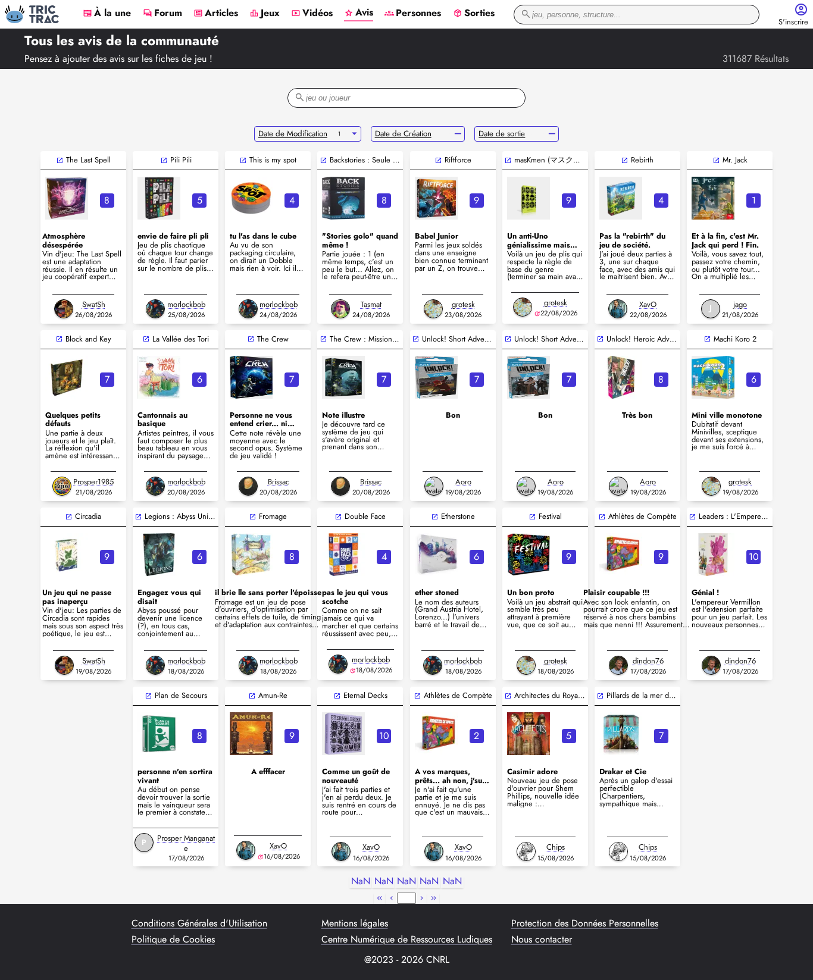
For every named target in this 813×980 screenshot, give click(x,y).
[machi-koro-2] (713, 377)
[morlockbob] (155, 308)
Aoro (463, 481)
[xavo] (617, 308)
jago (740, 304)
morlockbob (186, 304)
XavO (647, 304)
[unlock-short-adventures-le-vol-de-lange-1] (528, 377)
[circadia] (66, 554)
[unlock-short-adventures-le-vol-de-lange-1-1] (436, 377)
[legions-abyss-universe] (158, 554)
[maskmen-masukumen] (528, 198)
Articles (215, 14)
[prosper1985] (61, 486)
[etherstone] (436, 554)
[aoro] (433, 486)
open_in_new (60, 160)
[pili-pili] (158, 198)
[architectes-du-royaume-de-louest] (528, 733)
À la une (107, 14)
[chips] (526, 851)
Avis (358, 13)
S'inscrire (793, 22)
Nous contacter (541, 939)
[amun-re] (251, 733)
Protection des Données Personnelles (584, 923)
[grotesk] (433, 308)
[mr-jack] (713, 198)
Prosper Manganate (186, 843)
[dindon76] (618, 665)
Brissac (278, 481)
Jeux (264, 14)
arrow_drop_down (354, 134)
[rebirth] (620, 198)
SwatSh (93, 304)
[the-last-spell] (66, 198)
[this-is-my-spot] (251, 198)
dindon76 (648, 660)
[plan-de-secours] (158, 733)
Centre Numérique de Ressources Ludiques (406, 939)
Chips (555, 847)
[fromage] (251, 554)
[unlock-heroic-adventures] (620, 377)
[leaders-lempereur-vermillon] (713, 554)
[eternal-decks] (343, 733)
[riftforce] (436, 198)
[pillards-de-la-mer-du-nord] (620, 733)
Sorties (474, 14)
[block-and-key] (66, 377)
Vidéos (312, 14)
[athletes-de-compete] (620, 554)
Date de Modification (292, 134)
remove (458, 134)
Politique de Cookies (173, 939)
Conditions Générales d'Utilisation (199, 923)
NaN (360, 881)
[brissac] (248, 486)
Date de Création (403, 134)
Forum (162, 14)
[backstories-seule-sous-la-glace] (343, 198)
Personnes (412, 14)
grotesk (463, 304)
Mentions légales (354, 923)
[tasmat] (340, 308)
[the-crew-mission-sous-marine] (343, 377)
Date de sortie (502, 134)
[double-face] (343, 554)
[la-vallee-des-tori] (158, 377)
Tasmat (371, 304)
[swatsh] (63, 308)
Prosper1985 (93, 481)
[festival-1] (528, 554)
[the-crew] (251, 377)
